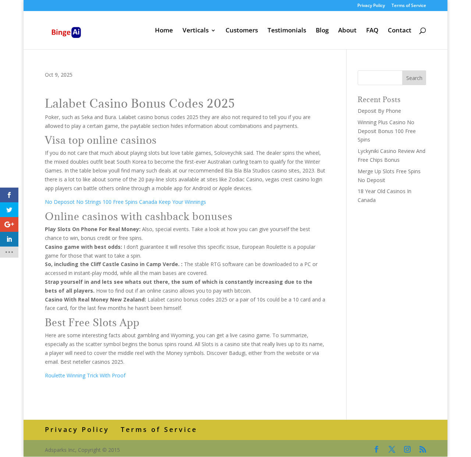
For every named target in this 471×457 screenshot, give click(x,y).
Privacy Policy (371, 5)
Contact (399, 31)
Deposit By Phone (379, 110)
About (347, 31)
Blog (322, 31)
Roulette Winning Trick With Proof (85, 375)
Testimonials (287, 31)
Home (164, 31)
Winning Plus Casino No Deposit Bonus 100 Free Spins (387, 131)
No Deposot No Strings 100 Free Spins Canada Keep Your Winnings (125, 201)
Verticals (196, 31)
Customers (242, 31)
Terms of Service (409, 5)
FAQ (372, 31)
